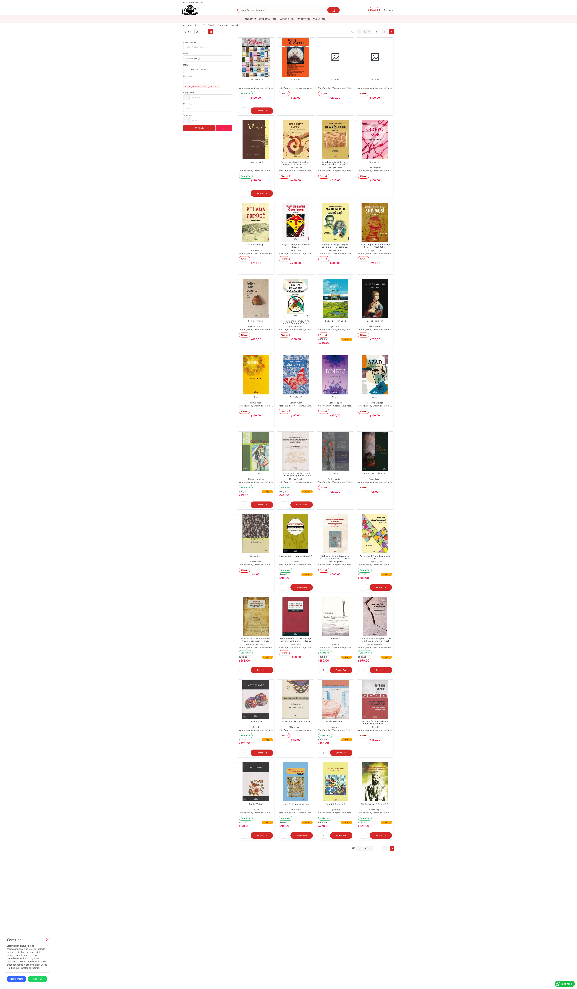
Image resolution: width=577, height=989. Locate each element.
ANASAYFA (250, 19)
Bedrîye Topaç (255, 403)
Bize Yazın (566, 983)
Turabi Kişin (295, 250)
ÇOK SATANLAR (267, 19)
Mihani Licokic (295, 727)
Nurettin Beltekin (375, 644)
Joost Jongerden (335, 561)
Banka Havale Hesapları (193, 2)
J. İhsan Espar (256, 561)
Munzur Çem (295, 644)
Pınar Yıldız (296, 809)
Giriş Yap (388, 10)
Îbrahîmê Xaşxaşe (375, 403)
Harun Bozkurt (295, 326)
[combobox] (207, 81)
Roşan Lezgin (375, 479)
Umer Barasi (375, 326)
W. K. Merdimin (335, 479)
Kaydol (374, 10)
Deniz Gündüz (256, 250)
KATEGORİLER (286, 19)
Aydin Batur (335, 326)
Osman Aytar (296, 403)
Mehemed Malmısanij (256, 644)
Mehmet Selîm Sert (255, 326)
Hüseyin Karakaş (256, 479)
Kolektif (295, 561)
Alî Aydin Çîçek (335, 167)
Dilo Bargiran (375, 167)
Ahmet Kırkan (295, 167)
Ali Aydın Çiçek (375, 561)
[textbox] (207, 81)
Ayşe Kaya (335, 809)
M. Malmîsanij (295, 479)
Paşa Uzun (335, 727)
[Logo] (190, 10)
